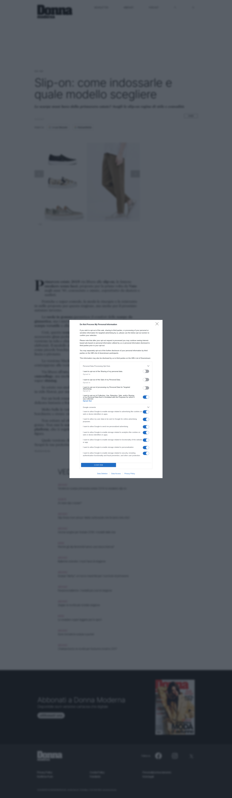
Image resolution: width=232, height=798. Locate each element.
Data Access (116, 473)
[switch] (146, 371)
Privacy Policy (129, 473)
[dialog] (116, 399)
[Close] (158, 324)
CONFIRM (98, 465)
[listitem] (116, 366)
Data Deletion (102, 473)
